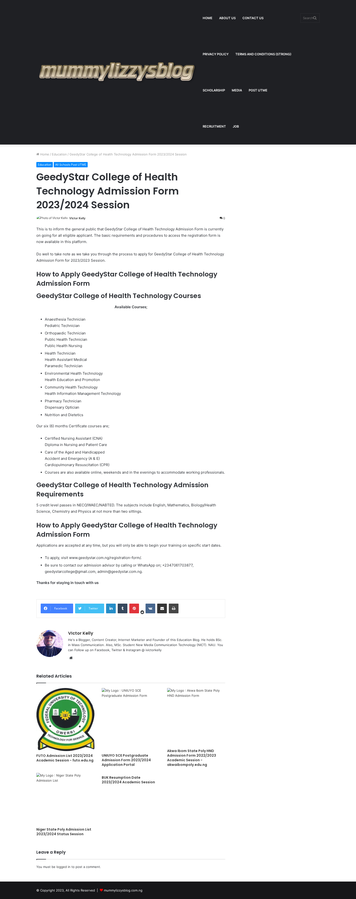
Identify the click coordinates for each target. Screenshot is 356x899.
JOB (236, 126)
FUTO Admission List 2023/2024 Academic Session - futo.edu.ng (64, 758)
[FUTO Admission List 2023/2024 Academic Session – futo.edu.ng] (65, 719)
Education (59, 154)
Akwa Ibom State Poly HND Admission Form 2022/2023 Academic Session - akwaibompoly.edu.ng (191, 757)
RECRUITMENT (214, 126)
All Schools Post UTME (70, 164)
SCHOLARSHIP (214, 90)
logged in (63, 867)
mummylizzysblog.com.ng (123, 890)
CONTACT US (252, 18)
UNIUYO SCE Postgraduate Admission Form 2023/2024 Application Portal (126, 760)
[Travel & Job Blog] (117, 72)
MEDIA (237, 90)
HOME (207, 18)
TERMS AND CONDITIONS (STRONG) (263, 54)
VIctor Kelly (77, 218)
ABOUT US (227, 18)
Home (44, 154)
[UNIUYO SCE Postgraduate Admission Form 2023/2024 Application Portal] (131, 719)
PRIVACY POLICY (216, 54)
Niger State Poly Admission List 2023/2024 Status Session (63, 831)
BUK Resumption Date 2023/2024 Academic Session (128, 780)
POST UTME (258, 90)
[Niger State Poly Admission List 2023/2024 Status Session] (65, 799)
